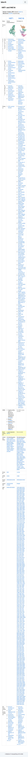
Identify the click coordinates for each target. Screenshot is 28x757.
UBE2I (22, 467)
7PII (23, 604)
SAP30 (22, 462)
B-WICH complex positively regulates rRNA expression (21, 225)
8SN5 (18, 671)
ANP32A (18, 438)
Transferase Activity (10, 71)
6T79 (23, 573)
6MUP (18, 566)
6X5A (20, 579)
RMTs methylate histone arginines (21, 198)
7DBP (23, 586)
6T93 (23, 575)
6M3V (23, 562)
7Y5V (18, 627)
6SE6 (20, 571)
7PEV (23, 595)
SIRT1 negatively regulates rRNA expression (21, 201)
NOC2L (21, 455)
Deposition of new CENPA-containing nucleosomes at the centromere (21, 271)
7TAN (18, 607)
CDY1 (21, 442)
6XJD (23, 579)
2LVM (18, 490)
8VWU (18, 684)
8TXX (18, 677)
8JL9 (18, 652)
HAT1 (11, 18)
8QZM (23, 664)
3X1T (23, 510)
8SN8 (18, 673)
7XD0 (20, 619)
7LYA (21, 592)
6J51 (18, 555)
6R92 (20, 569)
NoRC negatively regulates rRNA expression (21, 212)
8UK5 (20, 678)
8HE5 (18, 644)
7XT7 (18, 622)
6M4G (23, 564)
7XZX (20, 625)
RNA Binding (20, 62)
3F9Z (23, 500)
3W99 (23, 508)
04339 (8, 476)
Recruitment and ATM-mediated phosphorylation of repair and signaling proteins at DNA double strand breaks (21, 255)
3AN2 (20, 492)
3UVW (20, 505)
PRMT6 (21, 459)
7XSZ (23, 621)
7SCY (20, 605)
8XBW (23, 690)
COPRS (23, 442)
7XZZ (18, 626)
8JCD (18, 649)
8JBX (20, 648)
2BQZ (20, 487)
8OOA (23, 657)
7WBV (18, 617)
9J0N (18, 703)
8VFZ (23, 679)
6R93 (23, 569)
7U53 (20, 610)
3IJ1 (18, 501)
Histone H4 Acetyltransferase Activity (11, 68)
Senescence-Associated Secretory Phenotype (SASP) (21, 172)
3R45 (18, 505)
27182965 (10, 420)
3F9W (23, 499)
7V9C (20, 613)
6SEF (18, 573)
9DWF (18, 696)
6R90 (23, 568)
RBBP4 (21, 460)
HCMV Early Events (20, 312)
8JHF (20, 651)
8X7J (20, 688)
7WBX (24, 617)
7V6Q (21, 612)
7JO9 (18, 588)
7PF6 (18, 600)
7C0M (18, 583)
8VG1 (20, 681)
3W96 (23, 507)
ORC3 (23, 456)
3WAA (21, 509)
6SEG (20, 573)
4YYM (23, 522)
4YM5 (23, 518)
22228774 (20, 11)
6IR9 (18, 552)
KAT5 (24, 450)
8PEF (18, 662)
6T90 (20, 575)
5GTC (18, 538)
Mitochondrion (11, 47)
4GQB (23, 512)
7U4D (18, 609)
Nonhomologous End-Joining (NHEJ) (21, 262)
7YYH (21, 631)
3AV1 (23, 492)
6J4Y (18, 553)
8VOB (18, 683)
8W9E (18, 686)
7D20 (20, 586)
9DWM (21, 699)
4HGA (18, 516)
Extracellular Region (20, 43)
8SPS (18, 674)
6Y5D (18, 581)
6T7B (20, 574)
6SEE (23, 571)
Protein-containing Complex (12, 50)
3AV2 (18, 494)
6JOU (20, 555)
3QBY (23, 503)
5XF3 (20, 540)
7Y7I (20, 629)
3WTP (18, 510)
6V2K (18, 578)
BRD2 (18, 441)
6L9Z (20, 560)
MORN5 (12, 443)
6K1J (22, 556)
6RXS (23, 570)
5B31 (18, 530)
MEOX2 (8, 443)
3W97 (18, 508)
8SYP (23, 674)
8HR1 (23, 644)
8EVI (18, 636)
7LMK (23, 591)
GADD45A (19, 446)
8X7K (22, 688)
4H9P (23, 513)
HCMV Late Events (20, 314)
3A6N (23, 491)
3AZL (18, 497)
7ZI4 (23, 631)
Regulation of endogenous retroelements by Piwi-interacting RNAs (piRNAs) (21, 401)
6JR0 (23, 555)
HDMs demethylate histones (20, 189)
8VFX (18, 679)
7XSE (18, 621)
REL (12, 445)
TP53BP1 (19, 467)
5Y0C (20, 542)
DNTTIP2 (19, 445)
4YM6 (18, 520)
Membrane (20, 49)
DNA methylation (21, 228)
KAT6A (18, 451)
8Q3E (23, 662)
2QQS (20, 490)
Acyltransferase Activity (11, 73)
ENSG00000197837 (21, 479)
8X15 (18, 687)
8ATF (21, 632)
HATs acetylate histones (11, 107)
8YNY (23, 693)
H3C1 (8, 441)
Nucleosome (20, 41)
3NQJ (22, 501)
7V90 (23, 612)
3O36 (21, 503)
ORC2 (21, 456)
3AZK (23, 496)
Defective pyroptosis (20, 325)
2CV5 (23, 487)
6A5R (18, 547)
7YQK (20, 630)
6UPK (18, 577)
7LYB (23, 592)
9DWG (21, 696)
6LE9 (18, 562)
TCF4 (12, 447)
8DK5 (18, 635)
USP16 (21, 468)
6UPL (21, 577)
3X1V (20, 512)
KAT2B (21, 450)
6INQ (23, 551)
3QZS (18, 504)
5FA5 (23, 534)
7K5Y (20, 590)
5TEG (23, 539)
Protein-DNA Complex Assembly (10, 720)
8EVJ (20, 636)
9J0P (23, 703)
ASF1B (21, 439)
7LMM (18, 592)
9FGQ (18, 700)
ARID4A (22, 438)
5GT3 (23, 536)
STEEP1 (8, 447)
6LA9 (20, 561)
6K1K (18, 557)
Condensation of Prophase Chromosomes (21, 163)
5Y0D (23, 542)
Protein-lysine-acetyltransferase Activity (11, 82)
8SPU (21, 674)
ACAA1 (8, 438)
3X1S (21, 510)
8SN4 (23, 670)
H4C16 (21, 18)
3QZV (23, 504)
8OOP (18, 658)
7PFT (18, 603)
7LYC (18, 594)
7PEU (20, 595)
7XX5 (23, 623)
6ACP (18, 548)
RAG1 (18, 460)
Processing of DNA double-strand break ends (22, 266)
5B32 (20, 530)
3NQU (18, 503)
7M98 (20, 594)
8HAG (20, 640)
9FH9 (21, 700)
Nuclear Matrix (11, 48)
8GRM (23, 636)
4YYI (23, 521)
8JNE (23, 653)
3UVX (23, 505)
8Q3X (21, 664)
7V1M (18, 612)
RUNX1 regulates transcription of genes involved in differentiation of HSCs (21, 301)
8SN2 (18, 670)
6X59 (18, 579)
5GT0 (21, 536)
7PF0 (20, 597)
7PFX (21, 604)
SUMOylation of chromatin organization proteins (21, 220)
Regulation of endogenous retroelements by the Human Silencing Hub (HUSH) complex (21, 386)
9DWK (23, 697)
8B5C (23, 634)
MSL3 (18, 454)
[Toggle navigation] (25, 2)
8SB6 (23, 665)
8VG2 (23, 681)
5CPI (23, 533)
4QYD (18, 518)
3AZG (20, 495)
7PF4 (20, 599)
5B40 (18, 531)
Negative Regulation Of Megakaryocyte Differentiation (21, 95)
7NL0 (23, 594)
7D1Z (18, 586)
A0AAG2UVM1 (10, 483)
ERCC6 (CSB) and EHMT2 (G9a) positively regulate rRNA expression (21, 206)
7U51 (23, 609)
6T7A (18, 574)
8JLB (23, 652)
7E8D (18, 587)
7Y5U (23, 626)
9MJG (13, 487)
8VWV (21, 684)
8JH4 (18, 651)
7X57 (18, 618)
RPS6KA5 (19, 462)
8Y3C (18, 691)
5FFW (18, 535)
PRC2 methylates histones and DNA (21, 160)
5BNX (23, 531)
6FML (23, 549)
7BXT (21, 582)
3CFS (18, 499)
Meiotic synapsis (21, 140)
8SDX (23, 666)
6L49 (21, 558)
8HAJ (20, 642)
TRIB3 (8, 450)
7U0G (20, 607)
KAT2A (18, 450)
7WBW (21, 617)
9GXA (21, 701)
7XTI (23, 622)
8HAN (23, 643)
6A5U (23, 547)
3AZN (23, 497)
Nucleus (9, 43)
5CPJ (18, 534)
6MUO (23, 565)
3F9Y (20, 500)
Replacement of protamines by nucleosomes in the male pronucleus (21, 345)
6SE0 (18, 571)
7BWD (18, 582)
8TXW (23, 675)
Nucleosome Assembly (10, 89)
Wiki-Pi (3, 2)
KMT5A (21, 451)
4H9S (23, 514)
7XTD (20, 622)
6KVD (23, 557)
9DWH (24, 696)
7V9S (20, 614)
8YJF (18, 693)
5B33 (23, 530)
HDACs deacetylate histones (20, 183)
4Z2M (21, 523)
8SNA (23, 673)
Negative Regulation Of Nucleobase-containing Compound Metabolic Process (21, 719)
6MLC (21, 565)
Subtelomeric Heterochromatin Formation (11, 96)
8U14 (23, 677)
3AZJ (20, 496)
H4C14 (10, 441)
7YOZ (18, 630)
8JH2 (20, 649)
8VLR (18, 682)
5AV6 (20, 525)
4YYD (23, 520)
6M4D (20, 564)
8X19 (20, 687)
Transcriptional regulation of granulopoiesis (21, 318)
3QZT (21, 504)
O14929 (8, 485)
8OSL (21, 660)
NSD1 (18, 456)
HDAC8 (21, 447)
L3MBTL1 (19, 452)
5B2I (20, 529)
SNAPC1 (12, 446)
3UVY (18, 507)
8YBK (23, 692)
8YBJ (20, 692)
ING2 (21, 449)
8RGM (21, 665)
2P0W (8, 487)
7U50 (20, 609)
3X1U (18, 512)
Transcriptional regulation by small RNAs (21, 231)
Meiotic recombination (21, 309)
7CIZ (18, 584)
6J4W (20, 552)
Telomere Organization (20, 91)
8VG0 (18, 681)
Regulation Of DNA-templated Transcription (21, 742)
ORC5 (21, 458)
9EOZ (24, 699)
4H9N (18, 513)
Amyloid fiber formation (21, 333)
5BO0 (18, 533)
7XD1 (23, 619)
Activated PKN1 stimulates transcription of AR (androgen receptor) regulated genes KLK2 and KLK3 (21, 246)
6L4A (23, 558)
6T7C (23, 574)
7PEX (21, 596)
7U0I (23, 607)
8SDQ (21, 666)
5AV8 (23, 525)
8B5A (18, 634)
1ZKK (18, 487)
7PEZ (18, 597)
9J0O (20, 703)
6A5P (23, 546)
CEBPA (11, 438)
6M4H (18, 565)
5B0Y (20, 527)
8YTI (18, 695)
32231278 (10, 423)
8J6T (18, 648)
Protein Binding (11, 65)
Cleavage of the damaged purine (21, 135)
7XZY (23, 625)
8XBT (18, 690)
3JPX (20, 501)
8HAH (23, 640)
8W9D (24, 684)
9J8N (20, 704)
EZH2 (8, 439)
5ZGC (23, 544)
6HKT (18, 551)
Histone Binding (11, 75)
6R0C (23, 566)
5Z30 (18, 544)
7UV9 (23, 610)
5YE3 (18, 543)
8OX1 (23, 661)
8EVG (20, 635)
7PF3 (18, 599)
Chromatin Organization (10, 86)
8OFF (23, 656)
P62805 (18, 483)
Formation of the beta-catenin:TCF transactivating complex (21, 150)
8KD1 (18, 656)
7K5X (18, 590)
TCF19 (21, 465)
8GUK (18, 639)
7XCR (23, 618)
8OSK (18, 660)
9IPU (24, 701)
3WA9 (18, 509)
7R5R (18, 605)
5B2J (22, 529)
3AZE (23, 494)
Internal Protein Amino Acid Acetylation (11, 92)
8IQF (18, 647)
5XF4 (23, 540)
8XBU (20, 690)
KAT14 (24, 449)
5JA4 (23, 538)
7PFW (18, 604)
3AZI (18, 496)
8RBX (18, 665)
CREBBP (19, 443)
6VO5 (11, 487)
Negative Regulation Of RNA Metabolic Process (21, 737)
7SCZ (23, 605)
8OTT (18, 661)
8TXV (20, 675)
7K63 (20, 591)
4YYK (20, 522)
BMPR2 (8, 433)
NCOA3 (18, 455)
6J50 (23, 553)
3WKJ (23, 509)
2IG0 (18, 488)
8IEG (18, 645)
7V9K (18, 614)
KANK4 (11, 442)
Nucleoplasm (10, 44)
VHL (24, 468)
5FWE (21, 535)
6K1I (20, 556)
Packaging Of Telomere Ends (21, 142)
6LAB (23, 561)
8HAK (23, 642)
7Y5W (20, 627)
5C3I (20, 533)
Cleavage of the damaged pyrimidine (21, 117)
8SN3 (20, 670)
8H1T (18, 640)
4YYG (18, 521)
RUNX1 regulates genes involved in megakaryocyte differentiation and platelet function (21, 294)
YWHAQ (11, 450)
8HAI (18, 642)
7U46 (20, 608)
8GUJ (23, 638)
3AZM (20, 497)
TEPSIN (8, 449)
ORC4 (18, 458)
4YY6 (21, 520)
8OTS (23, 660)
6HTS (20, 551)
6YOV (20, 581)
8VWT (23, 683)
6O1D (21, 566)
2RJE (23, 490)
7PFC (23, 600)
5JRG (18, 539)
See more (8, 740)
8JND (20, 653)
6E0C (18, 549)
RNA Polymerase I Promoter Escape (21, 289)
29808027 (10, 429)
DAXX (22, 443)
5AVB (20, 526)
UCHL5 (18, 468)
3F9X (18, 500)
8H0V (21, 639)
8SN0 (21, 669)
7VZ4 (21, 616)
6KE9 (20, 557)
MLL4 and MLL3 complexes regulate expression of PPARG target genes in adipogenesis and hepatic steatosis (21, 353)
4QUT (20, 517)
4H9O (20, 513)
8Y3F (18, 692)
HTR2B (8, 442)
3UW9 (21, 507)
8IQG (20, 647)
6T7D (18, 575)
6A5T (20, 547)
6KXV (18, 558)
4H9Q (18, 514)
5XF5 (18, 542)
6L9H (18, 560)
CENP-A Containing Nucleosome (20, 55)
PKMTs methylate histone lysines (22, 186)
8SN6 (20, 671)
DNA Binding (20, 61)
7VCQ (18, 616)
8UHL (18, 678)
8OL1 (18, 657)
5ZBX (20, 544)
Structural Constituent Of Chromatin (21, 66)
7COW (23, 584)
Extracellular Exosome (20, 58)
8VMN (23, 682)
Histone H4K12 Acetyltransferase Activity (11, 78)
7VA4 (23, 614)
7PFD (18, 601)
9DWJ (20, 697)
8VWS (21, 683)
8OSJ (24, 658)
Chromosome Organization (11, 99)
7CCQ (21, 583)
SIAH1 (18, 464)
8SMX (21, 668)
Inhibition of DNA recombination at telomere (21, 322)
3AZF (18, 495)
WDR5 (18, 469)
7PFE (20, 601)
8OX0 (20, 661)
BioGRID (10, 13)
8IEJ (20, 645)
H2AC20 (11, 439)
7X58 (20, 618)
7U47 (23, 608)
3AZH (23, 495)
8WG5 (23, 686)
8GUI (21, 638)
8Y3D (20, 691)
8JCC (23, 648)
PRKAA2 (8, 445)
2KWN (20, 488)
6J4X (23, 552)
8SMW (18, 668)
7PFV (23, 603)
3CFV (20, 499)
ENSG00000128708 (11, 479)
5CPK (20, 534)
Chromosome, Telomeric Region (11, 39)
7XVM (20, 623)
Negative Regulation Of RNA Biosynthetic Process (21, 732)
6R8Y (18, 568)
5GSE (23, 535)
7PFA (20, 600)
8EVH (23, 635)
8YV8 (20, 695)
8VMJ (20, 682)
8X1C (23, 687)
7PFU (20, 603)
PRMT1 (24, 458)
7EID (23, 587)
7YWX (18, 631)
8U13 (20, 677)
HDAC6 (18, 447)
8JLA (20, 652)
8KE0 (20, 656)
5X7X (18, 540)
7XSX (21, 621)
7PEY (23, 596)
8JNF (18, 655)
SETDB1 (21, 463)
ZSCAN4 (8, 451)
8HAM (20, 643)
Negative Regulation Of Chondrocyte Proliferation (11, 728)
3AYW (20, 494)
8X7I (18, 688)
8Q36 (20, 662)
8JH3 (23, 649)
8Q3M (18, 664)
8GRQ (18, 638)
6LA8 (18, 561)
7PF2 (23, 597)
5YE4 (20, 543)
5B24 (18, 529)
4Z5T (23, 523)
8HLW (20, 644)
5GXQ (20, 538)
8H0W (23, 639)
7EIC (20, 587)
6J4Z (20, 553)
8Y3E (23, 691)
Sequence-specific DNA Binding (10, 738)
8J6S (23, 647)
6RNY (20, 570)
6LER (20, 562)
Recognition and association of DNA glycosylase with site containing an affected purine (21, 123)
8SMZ (18, 669)
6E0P (20, 549)
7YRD (23, 630)
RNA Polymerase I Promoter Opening (21, 285)
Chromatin (10, 41)
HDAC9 (18, 449)
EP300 (22, 445)
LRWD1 (22, 452)
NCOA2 (21, 454)
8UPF (23, 678)
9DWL (18, 699)
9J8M (18, 704)
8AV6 (23, 632)
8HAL (18, 643)
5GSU (18, 536)
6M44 (18, 564)
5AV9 (18, 526)
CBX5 (18, 442)
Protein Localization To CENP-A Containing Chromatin (21, 101)
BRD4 (21, 441)
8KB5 (20, 655)
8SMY (24, 668)
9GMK (23, 700)
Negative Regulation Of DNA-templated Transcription (21, 726)
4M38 (21, 516)
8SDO (18, 666)
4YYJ (18, 522)
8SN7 (23, 671)
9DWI (18, 697)
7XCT (18, 619)
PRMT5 (18, 459)
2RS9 (21, 491)
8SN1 (23, 669)
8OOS (21, 658)
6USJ (23, 577)
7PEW (18, 596)
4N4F (18, 517)
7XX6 (18, 625)
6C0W (23, 548)
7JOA (20, 588)
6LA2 (23, 560)
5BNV (20, 531)
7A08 (23, 581)
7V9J (23, 613)
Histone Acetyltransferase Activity (11, 62)
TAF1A (18, 465)
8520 (8, 472)
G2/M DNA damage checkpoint (20, 282)
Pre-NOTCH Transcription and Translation (21, 145)
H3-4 (14, 439)
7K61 (18, 591)
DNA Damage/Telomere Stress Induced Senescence (21, 178)
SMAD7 (8, 446)
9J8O (23, 704)
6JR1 (18, 556)
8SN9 (20, 673)
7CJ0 (20, 584)
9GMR (18, 701)
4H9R (20, 514)
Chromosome (21, 48)
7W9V (23, 616)
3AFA (18, 492)
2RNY (18, 491)
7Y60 (23, 627)
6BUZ (21, 548)
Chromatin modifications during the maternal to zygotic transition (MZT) (21, 338)
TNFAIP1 (12, 449)
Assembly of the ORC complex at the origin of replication (21, 277)
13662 (18, 476)
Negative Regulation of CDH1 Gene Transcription (21, 329)
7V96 (18, 613)
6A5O (20, 546)
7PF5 (23, 599)
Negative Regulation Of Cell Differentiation (11, 733)
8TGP (18, 675)
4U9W (21, 518)
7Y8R (22, 629)
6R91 (18, 569)
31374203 (10, 418)
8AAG (18, 632)
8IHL (22, 645)
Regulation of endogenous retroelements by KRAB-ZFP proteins (21, 372)
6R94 (18, 570)
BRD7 (23, 441)
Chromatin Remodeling (20, 710)
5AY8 (18, 527)
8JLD (18, 653)
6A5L (18, 546)
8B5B (20, 634)
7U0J (18, 608)
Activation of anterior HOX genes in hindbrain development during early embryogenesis (21, 237)
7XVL (18, 623)
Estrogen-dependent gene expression (21, 306)
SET (18, 463)
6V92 (20, 578)
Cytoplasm (10, 45)
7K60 (23, 590)
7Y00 (20, 626)
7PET (18, 595)
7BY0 (23, 582)
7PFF (23, 601)
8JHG (23, 651)
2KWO (23, 488)
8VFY (20, 679)
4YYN (18, 523)
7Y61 (18, 629)
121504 (18, 472)
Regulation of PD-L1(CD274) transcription (21, 406)
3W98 (20, 508)
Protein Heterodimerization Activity (21, 70)
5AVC (23, 526)
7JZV (23, 588)
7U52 (18, 610)
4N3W (23, 516)
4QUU (23, 517)
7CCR (23, 583)
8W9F (21, 686)
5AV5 (18, 525)
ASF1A (18, 439)
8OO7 (20, 657)
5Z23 (23, 543)
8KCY (23, 655)
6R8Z (20, 568)
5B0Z (23, 527)
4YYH (21, 521)
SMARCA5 (22, 464)
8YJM (20, 693)
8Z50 (23, 695)
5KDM (20, 539)
